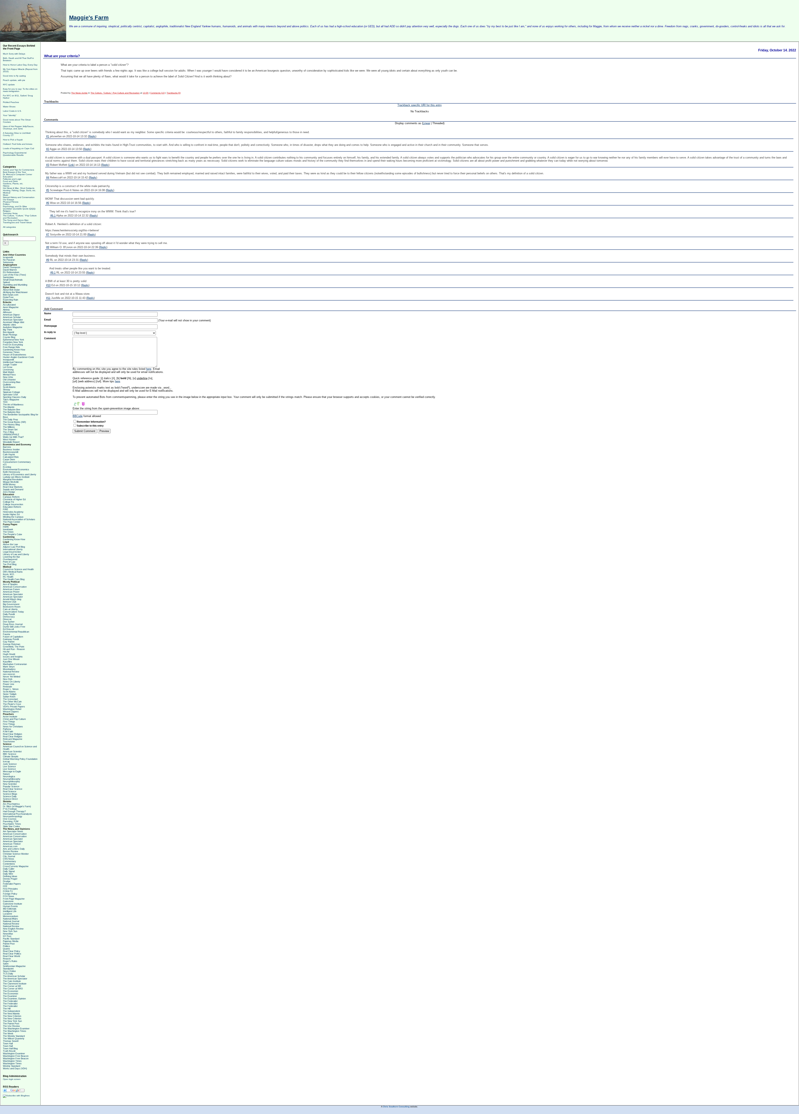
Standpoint (8, 968)
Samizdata (8, 277)
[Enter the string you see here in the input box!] (85, 403)
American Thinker (12, 844)
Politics (6, 204)
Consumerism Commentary (17, 462)
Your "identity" (9, 115)
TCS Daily (8, 973)
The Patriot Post (11, 1023)
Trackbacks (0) (174, 93)
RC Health (8, 577)
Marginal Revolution (13, 479)
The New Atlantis (11, 1013)
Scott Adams (9, 387)
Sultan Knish (9, 696)
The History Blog (11, 424)
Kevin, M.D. (9, 574)
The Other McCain (12, 701)
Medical (6, 193)
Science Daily (10, 796)
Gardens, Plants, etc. (13, 183)
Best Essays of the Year (14, 172)
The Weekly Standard (14, 1036)
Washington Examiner (14, 1053)
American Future (11, 589)
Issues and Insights (13, 656)
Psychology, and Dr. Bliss (15, 206)
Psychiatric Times (12, 824)
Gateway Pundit (11, 639)
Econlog (7, 467)
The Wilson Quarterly (13, 1038)
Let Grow (7, 367)
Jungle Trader (10, 364)
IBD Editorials (9, 908)
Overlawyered (10, 559)
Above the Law (10, 544)
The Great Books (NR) (14, 422)
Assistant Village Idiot (13, 322)
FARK (6, 527)
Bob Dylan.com (10, 294)
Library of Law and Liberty (16, 554)
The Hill (6, 1008)
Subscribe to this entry (90, 425)
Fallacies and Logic (12, 179)
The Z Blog (8, 432)
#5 (47, 190)
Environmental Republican (16, 631)
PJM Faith (8, 731)
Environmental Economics (16, 469)
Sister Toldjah (9, 694)
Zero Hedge (9, 492)
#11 (48, 298)
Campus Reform (11, 497)
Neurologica (9, 776)
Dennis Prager (10, 879)
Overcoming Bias (11, 382)
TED (5, 402)
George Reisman (11, 644)
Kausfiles (7, 661)
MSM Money (9, 484)
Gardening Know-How (14, 349)
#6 (47, 202)
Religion (7, 211)
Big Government (11, 604)
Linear (426, 123)
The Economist (10, 991)
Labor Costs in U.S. (12, 111)
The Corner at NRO (13, 988)
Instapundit (8, 359)
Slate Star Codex (11, 826)
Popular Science (11, 786)
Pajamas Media (10, 941)
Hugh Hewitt (9, 654)
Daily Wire (8, 874)
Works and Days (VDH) (15, 1068)
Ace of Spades (10, 584)
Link (71, 164)
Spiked (6, 282)
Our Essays (8, 199)
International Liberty (13, 549)
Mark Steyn (9, 666)
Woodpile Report (11, 442)
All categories (9, 227)
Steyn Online (9, 971)
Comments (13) (157, 93)
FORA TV (8, 891)
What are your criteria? (62, 56)
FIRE (5, 509)
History (6, 186)
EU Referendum (11, 272)
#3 (47, 164)
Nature (6, 774)
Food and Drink (10, 181)
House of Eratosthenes (14, 354)
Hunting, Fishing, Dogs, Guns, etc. (19, 190)
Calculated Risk (11, 457)
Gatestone (8, 901)
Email (47, 319)
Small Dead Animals (13, 279)
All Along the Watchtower (15, 292)
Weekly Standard (11, 1066)
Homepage (50, 325)
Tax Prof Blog (9, 564)
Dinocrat (7, 619)
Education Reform (12, 507)
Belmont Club (9, 601)
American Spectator (13, 319)
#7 (47, 234)
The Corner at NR (12, 986)
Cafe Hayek (9, 454)
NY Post (7, 936)
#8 (47, 247)
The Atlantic (9, 407)
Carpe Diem (9, 459)
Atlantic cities (9, 324)
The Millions (9, 427)
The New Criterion (12, 1016)
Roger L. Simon (11, 689)
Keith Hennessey (11, 472)
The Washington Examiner (16, 1028)
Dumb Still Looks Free (14, 626)
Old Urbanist (9, 379)
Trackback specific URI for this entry (419, 105)
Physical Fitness (10, 202)
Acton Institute (10, 716)
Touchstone (9, 741)
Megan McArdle (11, 482)
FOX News (8, 896)
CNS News (8, 859)
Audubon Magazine (12, 327)
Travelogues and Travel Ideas (17, 222)
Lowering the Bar (11, 557)
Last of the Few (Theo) (14, 275)
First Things (9, 721)
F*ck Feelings (10, 809)
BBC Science (9, 754)
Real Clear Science (12, 789)
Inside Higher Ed (11, 514)
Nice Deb (7, 679)
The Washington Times (14, 1031)
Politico (6, 946)
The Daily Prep (10, 419)
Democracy (9, 616)
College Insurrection (13, 504)
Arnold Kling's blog (12, 599)
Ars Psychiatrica (11, 804)
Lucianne (7, 913)
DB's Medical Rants (13, 572)
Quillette (7, 384)
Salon (6, 963)
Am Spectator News (13, 831)
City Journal (9, 856)
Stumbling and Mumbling (15, 284)
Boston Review (10, 851)
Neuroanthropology (12, 816)
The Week (8, 1033)
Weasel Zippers (11, 711)
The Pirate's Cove (12, 704)
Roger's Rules (10, 961)
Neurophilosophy (11, 781)
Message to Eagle (12, 771)
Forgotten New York (13, 342)
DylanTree (8, 297)
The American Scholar (14, 976)
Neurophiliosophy (11, 779)
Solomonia (8, 262)
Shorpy (6, 389)
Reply (92, 136)
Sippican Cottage (11, 392)
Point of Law (9, 562)
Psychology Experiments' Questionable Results (15, 154)
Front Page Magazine (14, 898)
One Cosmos (9, 819)
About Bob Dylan (11, 289)
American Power (11, 591)
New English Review (13, 928)
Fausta (6, 634)
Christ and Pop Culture (14, 719)
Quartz (6, 948)
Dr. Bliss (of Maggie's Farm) (17, 806)
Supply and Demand (13, 489)
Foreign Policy (10, 893)
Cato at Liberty (10, 609)
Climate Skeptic (11, 756)
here (148, 368)
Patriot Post (9, 943)
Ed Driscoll (8, 629)
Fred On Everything (13, 344)
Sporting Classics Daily (14, 397)
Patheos (7, 729)
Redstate (7, 686)
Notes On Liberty (11, 681)
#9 (47, 259)
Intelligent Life (9, 911)
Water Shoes (9, 106)
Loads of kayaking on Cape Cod (18, 148)
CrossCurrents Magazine (16, 866)
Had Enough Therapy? (14, 811)
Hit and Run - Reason (14, 649)
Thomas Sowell (10, 1041)
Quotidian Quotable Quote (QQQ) (19, 209)
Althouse (7, 312)
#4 (47, 177)
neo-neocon (9, 674)
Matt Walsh (8, 372)
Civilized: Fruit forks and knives (17, 144)
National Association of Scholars (19, 519)
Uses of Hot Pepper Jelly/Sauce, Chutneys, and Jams (18, 127)
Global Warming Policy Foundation (20, 759)
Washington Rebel (12, 709)
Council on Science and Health (18, 569)
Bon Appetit (8, 332)
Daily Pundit (9, 614)
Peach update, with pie (14, 80)
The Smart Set (10, 429)
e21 (5, 464)
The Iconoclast (10, 699)
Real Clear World (11, 956)
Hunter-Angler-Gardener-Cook (18, 357)
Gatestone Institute (12, 903)
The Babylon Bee (11, 409)
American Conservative (15, 586)
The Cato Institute (12, 981)
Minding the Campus (13, 517)
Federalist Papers (12, 884)
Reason (7, 958)
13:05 (145, 93)
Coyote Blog (9, 337)
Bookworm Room (11, 606)
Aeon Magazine (11, 307)
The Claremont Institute (14, 983)
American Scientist (12, 751)
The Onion (8, 532)
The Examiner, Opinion (14, 998)
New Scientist (10, 784)
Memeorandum (10, 916)
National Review (11, 671)
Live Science (9, 766)
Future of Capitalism (13, 636)
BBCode (78, 416)
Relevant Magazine (12, 739)
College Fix (8, 502)
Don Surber (9, 621)
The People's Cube (12, 534)
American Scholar (12, 317)
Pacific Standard (11, 938)
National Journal (11, 921)
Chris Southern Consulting (396, 1106)
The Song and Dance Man (16, 220)
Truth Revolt (9, 1051)
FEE (5, 886)
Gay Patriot (8, 641)
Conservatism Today (13, 611)
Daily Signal (9, 871)
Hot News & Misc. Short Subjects (18, 188)
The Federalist (10, 1001)
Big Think (7, 329)
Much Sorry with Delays (14, 54)
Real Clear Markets (12, 487)
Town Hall (8, 1043)
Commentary (9, 861)
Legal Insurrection (12, 552)
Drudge (6, 881)
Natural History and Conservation (19, 197)
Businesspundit (10, 452)
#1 (47, 136)
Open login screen (12, 1079)
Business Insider (11, 449)
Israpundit (8, 257)
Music (5, 195)
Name (47, 313)
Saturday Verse (10, 213)
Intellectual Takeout (12, 362)
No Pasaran (9, 260)
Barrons (7, 447)
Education (8, 177)
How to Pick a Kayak (13, 140)
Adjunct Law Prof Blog (14, 547)
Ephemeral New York (13, 339)
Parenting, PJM (10, 821)
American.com (10, 846)
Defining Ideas (10, 876)
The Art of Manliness (13, 404)
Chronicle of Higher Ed (14, 499)
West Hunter (9, 439)
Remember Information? (91, 421)
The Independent (11, 1011)
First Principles (10, 888)
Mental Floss (9, 374)
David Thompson (11, 267)
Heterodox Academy (13, 512)
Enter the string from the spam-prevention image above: (106, 408)
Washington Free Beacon (16, 1056)
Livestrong (8, 369)
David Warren (10, 270)
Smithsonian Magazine (14, 966)
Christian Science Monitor (16, 854)
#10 (48, 285)
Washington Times (12, 1061)
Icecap (6, 761)
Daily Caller (8, 869)
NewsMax (8, 933)
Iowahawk (8, 529)
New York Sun (10, 931)
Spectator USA (10, 394)
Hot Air (6, 651)
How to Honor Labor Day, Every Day (20, 65)
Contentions (9, 864)
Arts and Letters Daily (14, 849)
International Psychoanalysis (17, 814)
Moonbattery (9, 669)
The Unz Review (11, 1026)
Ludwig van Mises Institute (16, 477)
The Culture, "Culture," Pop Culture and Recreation (115, 93)
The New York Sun (12, 1021)
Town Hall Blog (10, 1048)
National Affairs (10, 918)
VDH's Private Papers (14, 706)
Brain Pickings (10, 334)
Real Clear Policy (11, 951)
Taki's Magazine (11, 399)
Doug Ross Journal (12, 624)
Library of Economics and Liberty (19, 474)
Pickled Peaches (11, 102)
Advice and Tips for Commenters (18, 170)
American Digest (11, 314)
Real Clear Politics (12, 953)
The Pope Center (11, 522)
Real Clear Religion (12, 734)
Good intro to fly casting (14, 76)
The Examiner (10, 996)
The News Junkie (79, 93)
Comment (50, 338)
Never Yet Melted (11, 676)
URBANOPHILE (11, 434)
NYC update (9, 84)
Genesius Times (11, 352)
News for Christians (13, 726)
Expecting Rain (10, 299)
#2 (47, 149)
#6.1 (53, 215)
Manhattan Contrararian (15, 664)
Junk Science (10, 764)
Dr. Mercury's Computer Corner (17, 174)
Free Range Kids (11, 347)
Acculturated (9, 304)
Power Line (8, 684)
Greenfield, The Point (13, 646)
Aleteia (6, 309)
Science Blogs (10, 794)
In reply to (50, 332)
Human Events (10, 906)
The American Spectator (15, 978)
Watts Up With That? (13, 437)
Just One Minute (11, 659)
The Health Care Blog (14, 579)
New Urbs (8, 377)
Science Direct (10, 799)
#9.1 (53, 272)
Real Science (9, 791)
